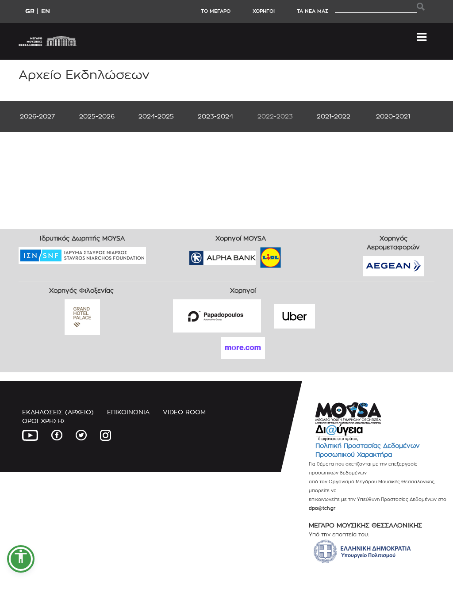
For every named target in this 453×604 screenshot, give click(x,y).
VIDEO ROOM (184, 412)
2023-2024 (215, 116)
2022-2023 (275, 116)
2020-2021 (393, 116)
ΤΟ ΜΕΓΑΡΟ (215, 11)
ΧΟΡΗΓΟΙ (264, 11)
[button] (21, 559)
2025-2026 (97, 116)
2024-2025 (156, 116)
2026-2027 (37, 116)
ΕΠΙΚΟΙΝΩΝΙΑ (128, 412)
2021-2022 (333, 116)
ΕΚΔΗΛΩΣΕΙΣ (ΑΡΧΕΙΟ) (58, 412)
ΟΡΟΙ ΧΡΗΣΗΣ (44, 420)
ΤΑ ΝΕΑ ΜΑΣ (312, 11)
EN (45, 11)
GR (30, 11)
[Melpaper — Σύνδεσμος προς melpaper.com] (296, 254)
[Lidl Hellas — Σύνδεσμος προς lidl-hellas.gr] (258, 254)
